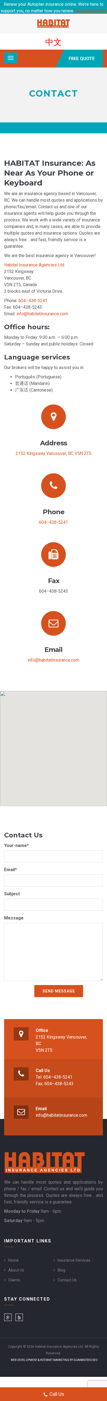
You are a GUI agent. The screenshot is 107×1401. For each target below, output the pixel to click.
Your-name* (16, 845)
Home (13, 1260)
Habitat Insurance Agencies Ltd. (34, 265)
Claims (14, 1280)
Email (41, 1108)
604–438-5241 (32, 300)
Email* (10, 869)
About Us (16, 1270)
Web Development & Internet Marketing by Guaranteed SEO (54, 1359)
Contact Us (67, 1280)
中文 (53, 42)
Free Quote (82, 58)
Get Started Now (90, 10)
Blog (61, 1270)
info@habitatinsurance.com (42, 313)
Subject (12, 893)
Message (14, 918)
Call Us (43, 1070)
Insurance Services (74, 1260)
